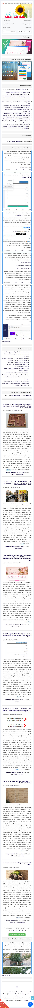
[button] (3, 3)
